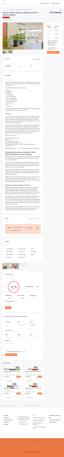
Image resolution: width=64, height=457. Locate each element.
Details (18, 376)
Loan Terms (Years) (9, 301)
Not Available (6, 17)
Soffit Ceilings (33, 251)
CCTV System (9, 251)
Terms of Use (23, 351)
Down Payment (21, 295)
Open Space (21, 251)
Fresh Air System (9, 254)
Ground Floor (9, 257)
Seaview (32, 248)
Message (7, 340)
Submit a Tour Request (11, 354)
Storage (32, 254)
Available (17, 369)
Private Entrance (22, 257)
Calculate (8, 307)
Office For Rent (12, 369)
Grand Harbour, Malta (8, 419)
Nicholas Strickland (29, 397)
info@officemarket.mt (23, 424)
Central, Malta (6, 417)
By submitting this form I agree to (16, 351)
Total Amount (8, 295)
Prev (15, 405)
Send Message (53, 52)
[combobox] (10, 324)
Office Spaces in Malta (45, 3)
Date (19, 322)
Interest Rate (33, 295)
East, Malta (6, 415)
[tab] (38, 27)
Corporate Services (56, 3)
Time (31, 322)
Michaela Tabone (8, 397)
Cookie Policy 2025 (53, 422)
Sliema (6, 116)
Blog (34, 415)
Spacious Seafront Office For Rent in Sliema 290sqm (36, 371)
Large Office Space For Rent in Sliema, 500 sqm (14, 371)
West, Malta (6, 424)
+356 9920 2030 (22, 421)
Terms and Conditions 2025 (54, 419)
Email (31, 334)
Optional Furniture (22, 254)
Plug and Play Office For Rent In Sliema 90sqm (35, 388)
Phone (19, 334)
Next (25, 405)
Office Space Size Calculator (38, 420)
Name (6, 334)
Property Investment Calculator (39, 417)
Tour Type (7, 322)
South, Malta (6, 422)
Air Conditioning (9, 248)
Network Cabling (22, 248)
